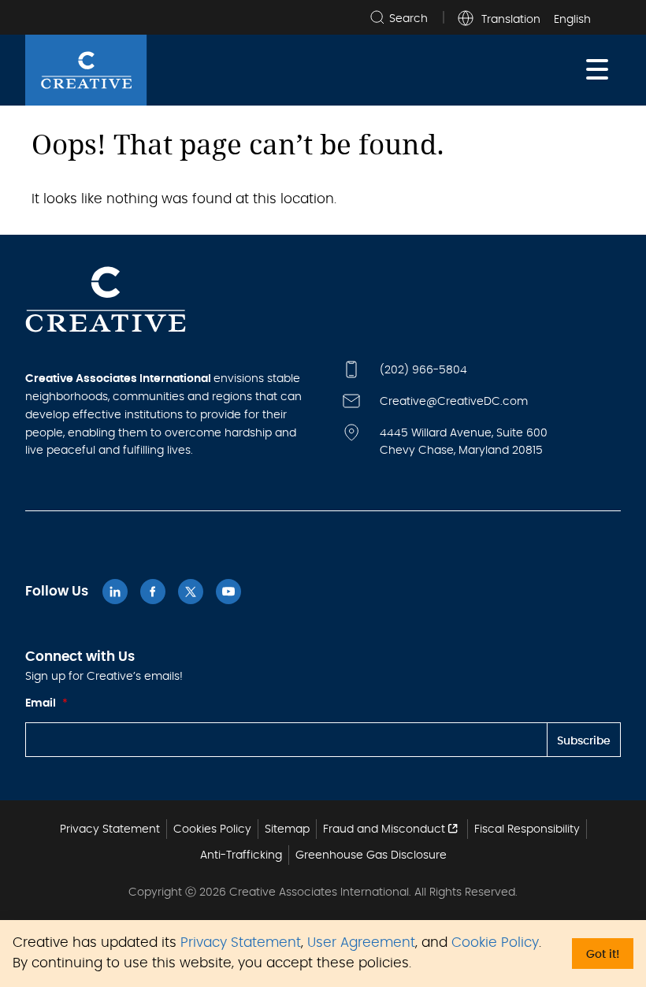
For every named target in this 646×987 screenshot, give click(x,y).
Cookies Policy (212, 829)
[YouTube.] (228, 591)
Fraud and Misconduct (384, 829)
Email (46, 703)
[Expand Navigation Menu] (597, 70)
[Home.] (86, 70)
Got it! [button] (602, 954)
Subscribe (584, 741)
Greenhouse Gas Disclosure (371, 855)
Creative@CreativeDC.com (454, 401)
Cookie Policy (495, 943)
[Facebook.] (153, 591)
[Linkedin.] (115, 591)
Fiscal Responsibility (527, 829)
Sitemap (287, 829)
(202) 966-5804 (423, 370)
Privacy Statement (240, 943)
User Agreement (361, 943)
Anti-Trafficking (241, 855)
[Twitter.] (190, 591)
